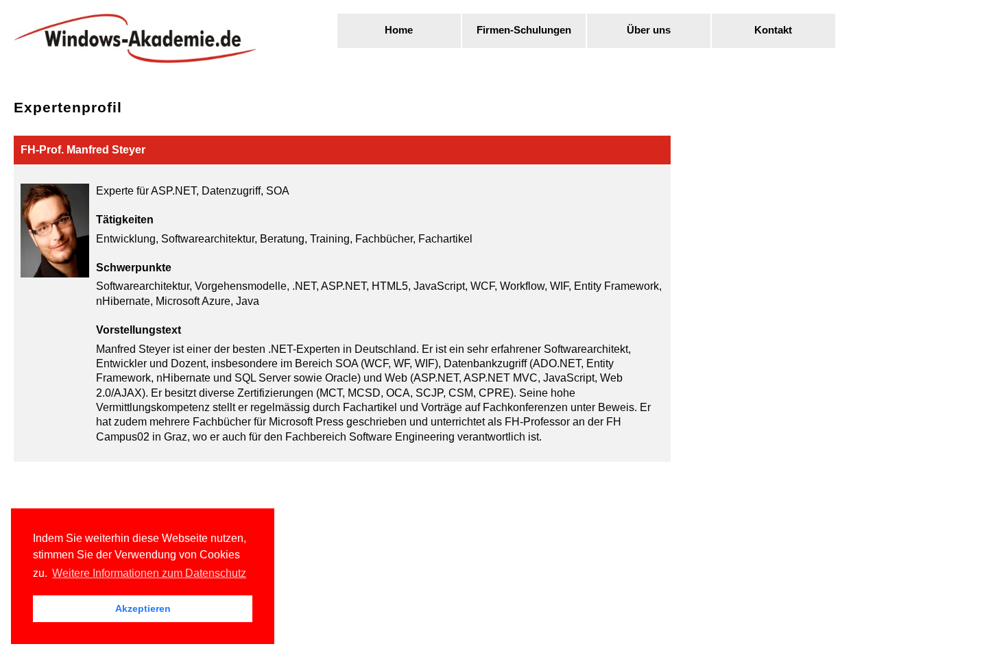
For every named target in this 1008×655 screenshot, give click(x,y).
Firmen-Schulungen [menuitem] (524, 30)
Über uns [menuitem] (649, 30)
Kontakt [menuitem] (773, 30)
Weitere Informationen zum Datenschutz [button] (149, 573)
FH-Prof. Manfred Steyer (83, 150)
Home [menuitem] (399, 30)
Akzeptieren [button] (143, 608)
